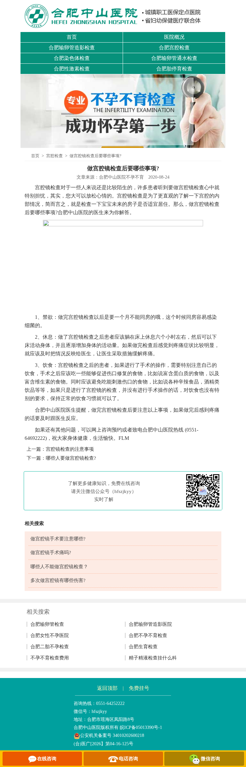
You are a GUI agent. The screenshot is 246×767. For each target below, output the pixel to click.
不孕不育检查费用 (49, 657)
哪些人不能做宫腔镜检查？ (59, 566)
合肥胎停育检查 (174, 68)
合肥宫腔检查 (174, 47)
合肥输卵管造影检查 (72, 47)
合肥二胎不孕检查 (49, 646)
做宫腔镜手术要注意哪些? (58, 538)
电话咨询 (128, 758)
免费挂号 (139, 688)
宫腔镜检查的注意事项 (70, 449)
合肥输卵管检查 (47, 624)
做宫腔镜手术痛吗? (50, 552)
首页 (72, 37)
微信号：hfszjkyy (90, 711)
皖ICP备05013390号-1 (141, 727)
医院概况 (174, 37)
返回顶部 (107, 688)
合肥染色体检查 (72, 58)
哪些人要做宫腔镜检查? (71, 458)
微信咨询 (210, 758)
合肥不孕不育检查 (148, 635)
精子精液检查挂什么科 (153, 657)
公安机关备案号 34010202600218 (112, 735)
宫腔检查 (54, 155)
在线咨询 (46, 758)
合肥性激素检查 (72, 68)
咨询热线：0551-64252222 (99, 703)
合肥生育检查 (143, 646)
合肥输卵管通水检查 (174, 58)
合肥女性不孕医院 (49, 635)
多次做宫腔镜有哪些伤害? (58, 580)
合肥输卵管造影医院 (150, 624)
